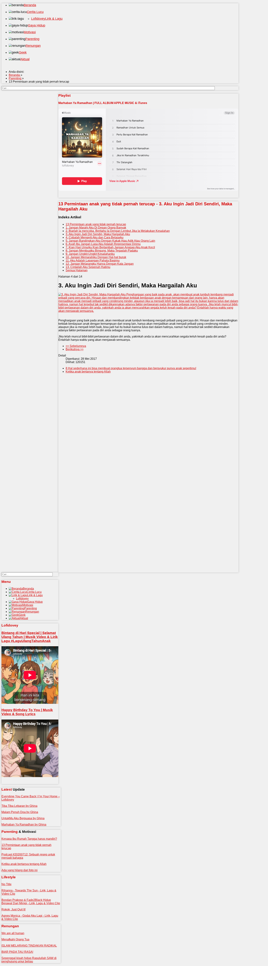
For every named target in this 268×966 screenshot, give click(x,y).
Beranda (30, 5)
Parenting (32, 39)
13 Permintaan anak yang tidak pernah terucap (96, 224)
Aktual (25, 59)
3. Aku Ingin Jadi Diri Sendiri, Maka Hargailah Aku (98, 234)
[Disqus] (148, 431)
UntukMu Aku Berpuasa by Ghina (22, 818)
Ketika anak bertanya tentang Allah (88, 371)
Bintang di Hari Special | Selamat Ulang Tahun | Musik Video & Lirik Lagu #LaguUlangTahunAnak (29, 637)
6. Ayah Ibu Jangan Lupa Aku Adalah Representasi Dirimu (103, 244)
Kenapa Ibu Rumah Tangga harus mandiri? (29, 838)
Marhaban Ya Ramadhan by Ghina (23, 824)
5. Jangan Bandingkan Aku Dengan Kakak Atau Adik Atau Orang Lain (110, 240)
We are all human (12, 933)
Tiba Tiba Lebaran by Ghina (19, 805)
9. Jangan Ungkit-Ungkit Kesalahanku (90, 253)
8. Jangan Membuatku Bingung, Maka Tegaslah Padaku (102, 250)
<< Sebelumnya (76, 346)
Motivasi (30, 32)
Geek (23, 52)
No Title (6, 884)
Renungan (33, 46)
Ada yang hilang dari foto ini (19, 870)
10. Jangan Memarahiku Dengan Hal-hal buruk (96, 257)
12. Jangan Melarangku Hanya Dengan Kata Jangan (100, 263)
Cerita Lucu (35, 12)
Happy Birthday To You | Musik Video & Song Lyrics (27, 712)
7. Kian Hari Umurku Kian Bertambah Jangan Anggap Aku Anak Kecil (110, 247)
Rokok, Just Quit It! (13, 909)
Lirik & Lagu (54, 18)
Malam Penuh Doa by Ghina (19, 812)
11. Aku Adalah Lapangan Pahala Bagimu (93, 260)
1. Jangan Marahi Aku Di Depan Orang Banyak (96, 227)
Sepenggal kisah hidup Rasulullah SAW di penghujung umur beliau (29, 959)
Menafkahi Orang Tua (15, 939)
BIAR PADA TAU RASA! (17, 951)
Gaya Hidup (36, 25)
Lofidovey (38, 18)
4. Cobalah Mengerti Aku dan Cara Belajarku (94, 237)
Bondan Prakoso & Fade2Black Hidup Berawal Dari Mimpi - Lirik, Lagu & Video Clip (30, 901)
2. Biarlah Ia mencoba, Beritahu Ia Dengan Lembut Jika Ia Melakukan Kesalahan (118, 230)
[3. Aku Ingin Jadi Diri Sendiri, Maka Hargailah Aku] (148, 303)
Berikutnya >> (74, 349)
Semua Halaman (77, 270)
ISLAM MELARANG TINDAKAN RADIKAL (29, 945)
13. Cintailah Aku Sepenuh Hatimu (88, 267)
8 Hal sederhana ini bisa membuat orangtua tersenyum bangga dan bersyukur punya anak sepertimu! (131, 368)
